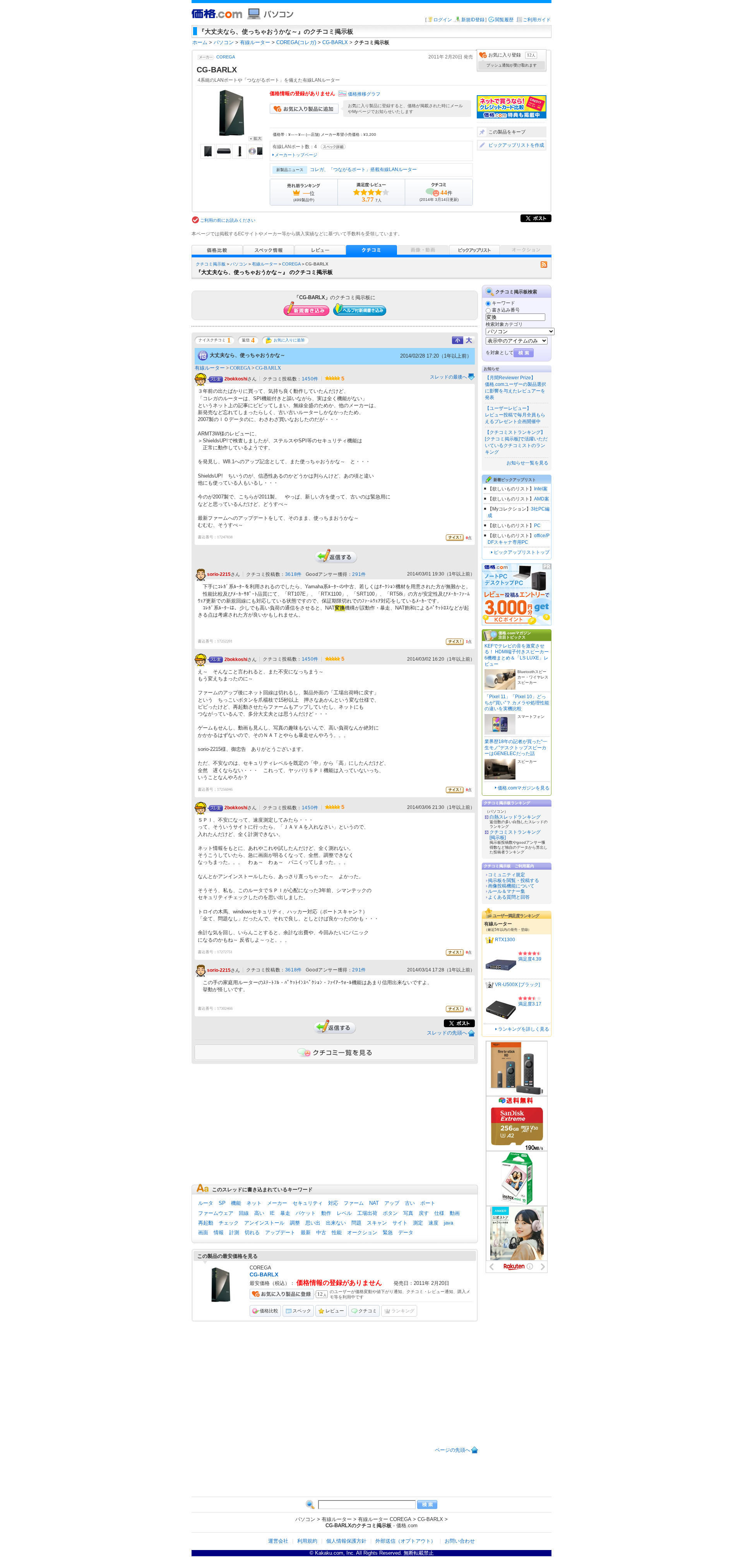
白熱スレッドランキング (515, 817)
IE (272, 1213)
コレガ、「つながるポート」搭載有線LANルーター (363, 169)
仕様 (439, 1213)
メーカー (277, 1203)
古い (410, 1203)
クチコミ (367, 1311)
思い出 (312, 1223)
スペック (302, 1311)
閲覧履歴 (504, 19)
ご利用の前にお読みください (227, 220)
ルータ (205, 1203)
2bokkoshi (235, 379)
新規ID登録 (472, 19)
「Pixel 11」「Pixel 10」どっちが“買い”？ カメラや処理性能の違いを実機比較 (516, 702)
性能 (337, 1232)
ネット (254, 1203)
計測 (234, 1232)
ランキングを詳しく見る (523, 1029)
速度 (433, 1223)
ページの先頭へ (452, 1450)
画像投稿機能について (511, 886)
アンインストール (264, 1223)
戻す (424, 1213)
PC (537, 525)
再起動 (205, 1223)
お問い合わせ (460, 1541)
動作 (326, 1213)
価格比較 (269, 1311)
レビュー (334, 1311)
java (448, 1223)
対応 (333, 1203)
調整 (295, 1223)
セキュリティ (308, 1203)
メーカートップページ (296, 154)
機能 (236, 1203)
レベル (344, 1213)
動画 (455, 1213)
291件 (359, 574)
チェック (229, 1223)
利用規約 (307, 1541)
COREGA (225, 57)
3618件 (293, 574)
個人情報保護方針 (346, 1541)
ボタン (390, 1213)
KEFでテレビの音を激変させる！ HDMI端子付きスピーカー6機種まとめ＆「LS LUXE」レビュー (516, 655)
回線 (244, 1213)
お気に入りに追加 (289, 340)
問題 (356, 1223)
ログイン (442, 19)
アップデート (280, 1232)
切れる (252, 1232)
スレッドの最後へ (448, 377)
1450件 (310, 379)
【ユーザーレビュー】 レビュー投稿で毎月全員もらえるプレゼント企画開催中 (515, 415)
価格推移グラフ (364, 94)
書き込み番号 (506, 310)
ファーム (354, 1203)
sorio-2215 (219, 574)
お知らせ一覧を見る (527, 463)
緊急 (388, 1232)
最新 (306, 1232)
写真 (408, 1213)
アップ (391, 1203)
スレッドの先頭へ (447, 1033)
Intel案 (541, 489)
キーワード (503, 303)
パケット (306, 1213)
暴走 (285, 1213)
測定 (418, 1223)
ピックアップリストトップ (522, 552)
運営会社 (278, 1541)
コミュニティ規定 (506, 874)
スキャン (377, 1223)
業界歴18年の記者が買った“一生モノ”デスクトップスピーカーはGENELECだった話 (515, 747)
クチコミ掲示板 (211, 264)
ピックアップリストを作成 (516, 145)
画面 (203, 1232)
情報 (219, 1232)
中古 (321, 1232)
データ (405, 1232)
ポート (427, 1203)
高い (259, 1213)
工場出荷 (367, 1213)
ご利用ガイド (537, 19)
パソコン (238, 264)
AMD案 (541, 499)
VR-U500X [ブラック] (517, 984)
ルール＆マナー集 (506, 891)
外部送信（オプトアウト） (405, 1541)
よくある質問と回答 (509, 897)
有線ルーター (264, 264)
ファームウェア (215, 1213)
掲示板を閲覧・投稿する (513, 880)
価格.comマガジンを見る (524, 788)
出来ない (336, 1223)
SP (222, 1203)
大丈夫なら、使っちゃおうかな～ (247, 355)
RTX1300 (505, 939)
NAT (374, 1203)
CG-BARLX (268, 368)
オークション (362, 1232)
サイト (399, 1223)
